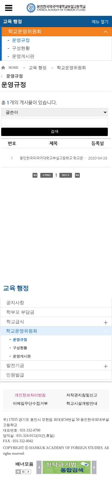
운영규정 (21, 40)
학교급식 (15, 321)
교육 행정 (38, 67)
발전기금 (15, 365)
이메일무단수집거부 (30, 403)
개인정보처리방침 (30, 395)
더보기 (18, 471)
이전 (39, 467)
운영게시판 (23, 56)
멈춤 (23, 471)
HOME (14, 67)
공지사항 (15, 302)
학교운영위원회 (25, 31)
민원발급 (15, 375)
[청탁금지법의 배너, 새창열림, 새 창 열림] (66, 467)
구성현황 (21, 48)
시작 (28, 471)
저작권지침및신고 (81, 395)
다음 (94, 467)
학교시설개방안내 (81, 403)
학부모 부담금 (20, 312)
